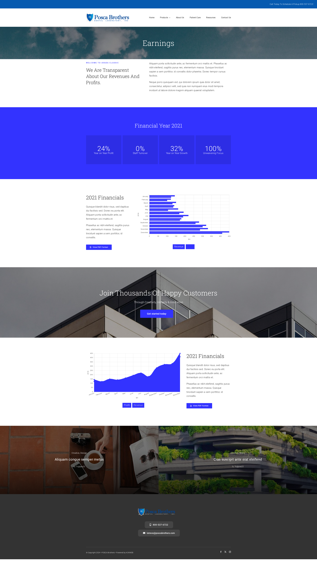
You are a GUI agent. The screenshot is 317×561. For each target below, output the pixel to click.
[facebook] (221, 552)
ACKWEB (129, 553)
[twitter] (225, 552)
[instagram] (230, 552)
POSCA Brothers (108, 553)
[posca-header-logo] (107, 14)
